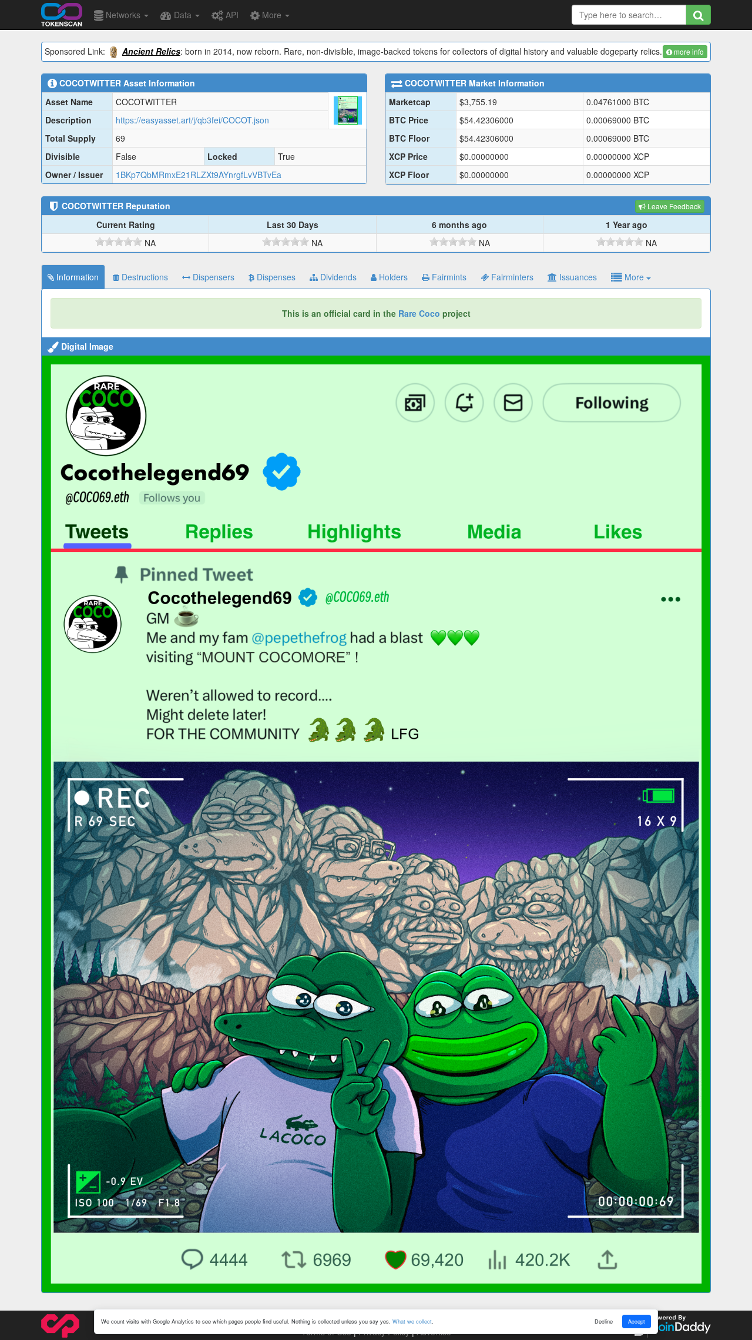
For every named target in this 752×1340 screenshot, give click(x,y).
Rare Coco (419, 313)
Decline (604, 1321)
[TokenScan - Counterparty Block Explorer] (61, 13)
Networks (123, 15)
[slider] (118, 241)
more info (688, 51)
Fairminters (511, 277)
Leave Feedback (673, 206)
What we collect (412, 1321)
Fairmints (447, 277)
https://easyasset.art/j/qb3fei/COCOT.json (192, 120)
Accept (636, 1321)
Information (76, 277)
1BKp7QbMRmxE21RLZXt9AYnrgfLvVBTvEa (198, 174)
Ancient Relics (151, 51)
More (272, 15)
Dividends (337, 277)
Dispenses (275, 277)
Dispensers (212, 277)
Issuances (577, 277)
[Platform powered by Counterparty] (60, 1325)
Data (183, 15)
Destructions (143, 277)
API (231, 15)
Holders (392, 277)
